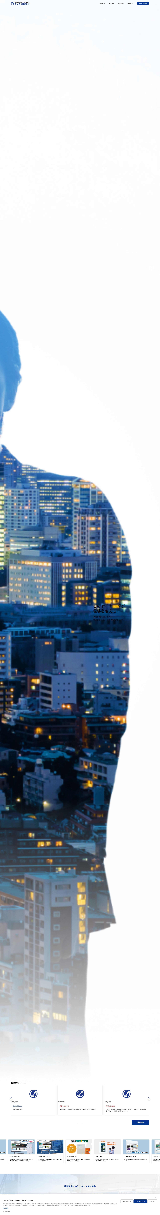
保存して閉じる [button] (127, 1201)
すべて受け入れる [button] (140, 1201)
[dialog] (80, 1204)
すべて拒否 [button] (152, 1201)
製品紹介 (102, 3)
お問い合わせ (143, 3)
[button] (6, 1211)
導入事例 (111, 3)
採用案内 (130, 3)
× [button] (156, 1197)
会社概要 (121, 3)
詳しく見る (5, 1208)
